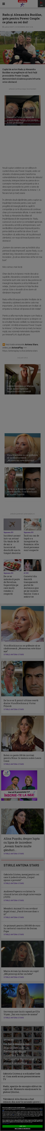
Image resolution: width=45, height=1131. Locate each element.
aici (13, 1114)
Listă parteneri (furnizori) (5, 1123)
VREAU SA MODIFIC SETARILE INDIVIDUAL (22, 1128)
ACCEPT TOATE (23, 1126)
